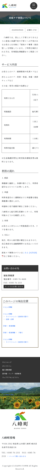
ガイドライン (7, 366)
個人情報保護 (7, 370)
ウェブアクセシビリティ (10, 377)
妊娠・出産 (10, 319)
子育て (20, 332)
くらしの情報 (7, 307)
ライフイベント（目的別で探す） (17, 316)
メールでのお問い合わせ (14, 286)
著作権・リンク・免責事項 (11, 373)
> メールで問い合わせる (16, 456)
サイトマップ (6, 362)
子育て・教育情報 (9, 326)
